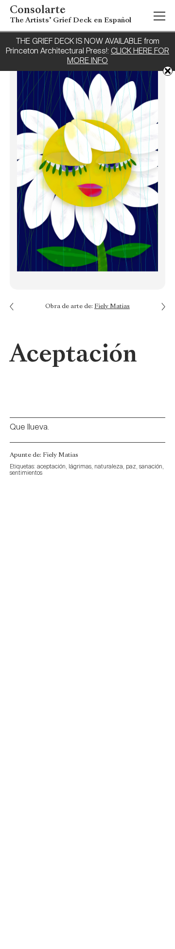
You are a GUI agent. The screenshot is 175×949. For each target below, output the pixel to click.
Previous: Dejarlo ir (158, 313)
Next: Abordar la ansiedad (17, 299)
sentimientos (26, 473)
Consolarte (70, 15)
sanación (150, 467)
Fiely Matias (112, 307)
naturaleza (108, 467)
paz (131, 467)
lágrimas (80, 467)
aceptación (51, 467)
